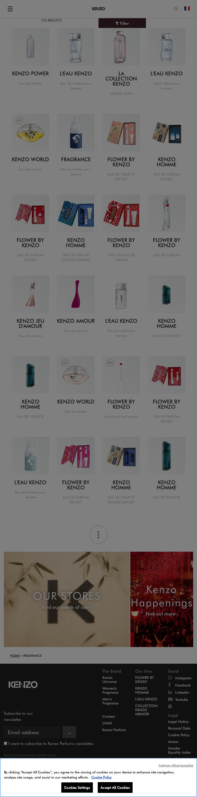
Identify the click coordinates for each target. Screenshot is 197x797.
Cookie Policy (101, 777)
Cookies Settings (77, 787)
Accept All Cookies (115, 787)
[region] (98, 777)
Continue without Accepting (176, 765)
